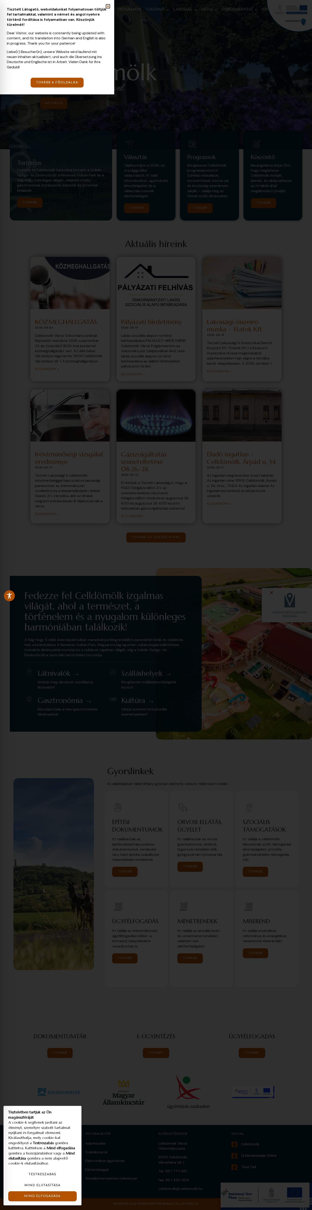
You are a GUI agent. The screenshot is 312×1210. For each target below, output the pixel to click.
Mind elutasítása (42, 1185)
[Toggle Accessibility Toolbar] (9, 596)
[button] (108, 6)
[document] (156, 605)
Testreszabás (42, 1174)
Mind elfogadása (42, 1196)
